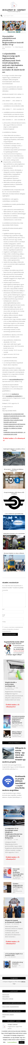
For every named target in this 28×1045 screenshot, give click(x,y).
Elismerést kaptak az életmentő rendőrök (13, 921)
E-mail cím (3, 615)
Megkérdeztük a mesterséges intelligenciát (10, 684)
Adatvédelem (5, 996)
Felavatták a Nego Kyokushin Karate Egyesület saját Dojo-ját (18, 872)
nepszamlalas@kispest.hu (16, 379)
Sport (19, 878)
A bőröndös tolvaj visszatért (17, 963)
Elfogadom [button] (22, 1042)
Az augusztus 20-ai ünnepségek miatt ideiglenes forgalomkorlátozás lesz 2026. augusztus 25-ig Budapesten (15, 416)
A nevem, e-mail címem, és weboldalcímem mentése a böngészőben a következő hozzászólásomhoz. (12, 629)
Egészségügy (15, 725)
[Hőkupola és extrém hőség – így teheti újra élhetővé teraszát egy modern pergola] (8, 748)
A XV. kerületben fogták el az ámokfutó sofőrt (14, 954)
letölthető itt (15, 394)
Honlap (4, 621)
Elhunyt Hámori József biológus (17, 732)
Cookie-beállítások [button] (12, 1042)
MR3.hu (23, 981)
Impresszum (5, 994)
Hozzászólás (4, 591)
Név (3, 609)
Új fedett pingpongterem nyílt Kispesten (14, 424)
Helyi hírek (15, 878)
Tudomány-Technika (9, 689)
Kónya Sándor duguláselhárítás (10, 1006)
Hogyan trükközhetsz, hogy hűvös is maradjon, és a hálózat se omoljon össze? (13, 428)
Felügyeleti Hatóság (7, 998)
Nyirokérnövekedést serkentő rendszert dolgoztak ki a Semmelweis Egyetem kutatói (18, 719)
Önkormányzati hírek (17, 891)
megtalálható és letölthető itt (14, 396)
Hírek (17, 688)
